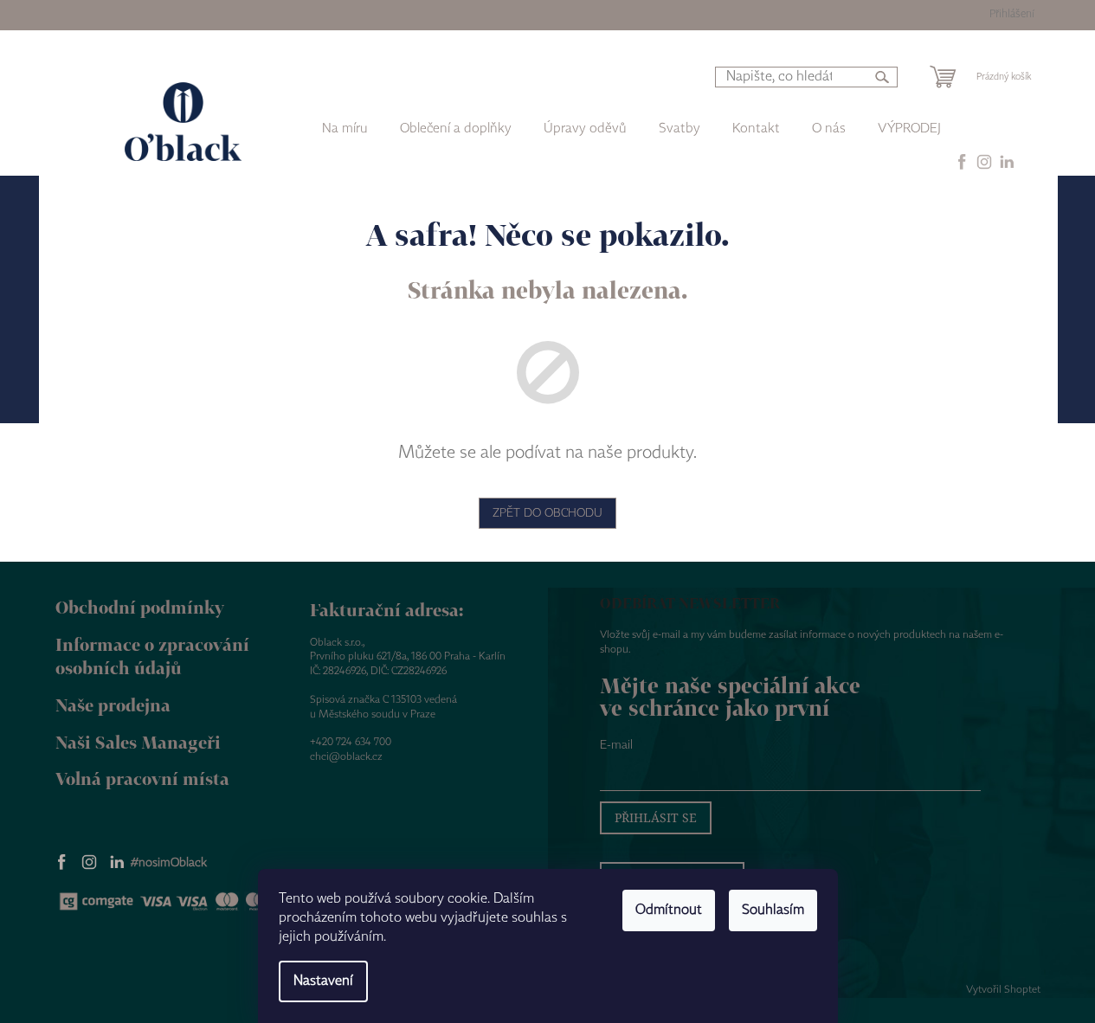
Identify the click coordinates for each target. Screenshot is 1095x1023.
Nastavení (323, 981)
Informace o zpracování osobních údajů (152, 656)
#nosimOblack (169, 863)
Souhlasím (773, 910)
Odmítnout (668, 910)
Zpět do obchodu (547, 513)
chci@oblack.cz (346, 756)
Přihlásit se (656, 817)
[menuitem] (455, 129)
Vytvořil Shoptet (1003, 989)
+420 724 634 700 (350, 742)
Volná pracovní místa (142, 778)
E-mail (616, 745)
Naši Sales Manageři (138, 742)
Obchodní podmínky (139, 607)
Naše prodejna (113, 705)
